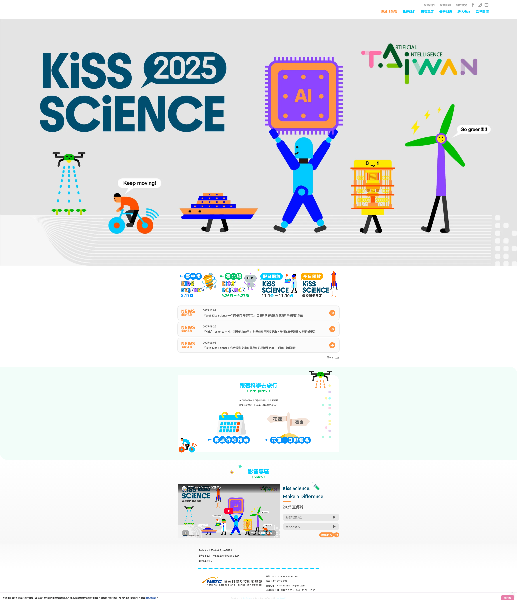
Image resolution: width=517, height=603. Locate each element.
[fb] (473, 5)
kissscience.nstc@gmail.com (291, 585)
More (330, 357)
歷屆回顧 (445, 5)
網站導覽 (461, 5)
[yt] (486, 5)
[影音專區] (329, 535)
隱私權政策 (151, 597)
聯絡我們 (429, 5)
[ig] (480, 5)
